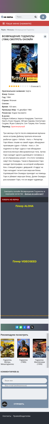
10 (29, 86)
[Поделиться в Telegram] (17, 327)
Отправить (19, 404)
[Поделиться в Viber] (28, 327)
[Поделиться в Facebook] (24, 327)
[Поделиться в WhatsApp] (20, 327)
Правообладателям (21, 416)
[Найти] (35, 17)
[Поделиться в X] (32, 327)
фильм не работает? (34, 194)
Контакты (7, 416)
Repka (3, 30)
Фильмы (10, 30)
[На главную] (6, 17)
